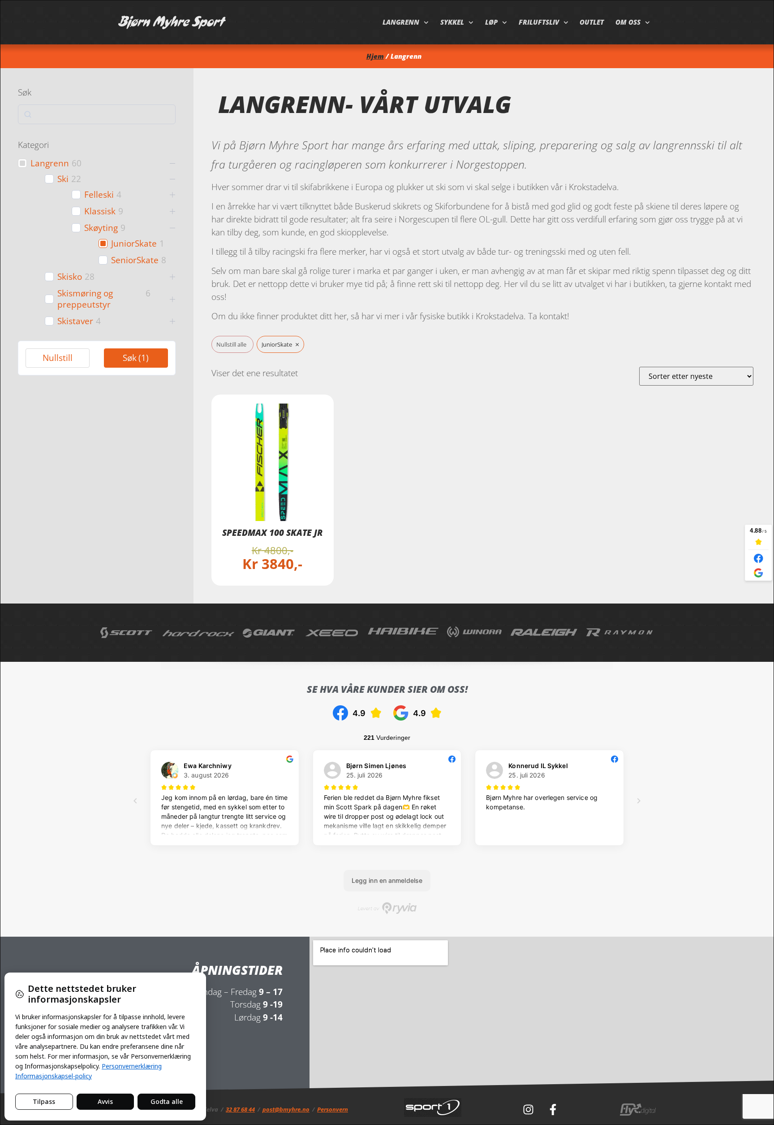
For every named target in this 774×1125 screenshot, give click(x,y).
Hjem (375, 56)
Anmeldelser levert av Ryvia (387, 908)
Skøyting (101, 228)
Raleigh (544, 632)
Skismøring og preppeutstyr (85, 299)
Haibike (403, 632)
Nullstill (58, 358)
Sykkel (452, 22)
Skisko (69, 276)
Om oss (628, 22)
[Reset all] (232, 344)
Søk (136, 358)
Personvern (332, 1109)
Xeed (332, 632)
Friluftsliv (539, 22)
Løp (491, 22)
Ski (63, 179)
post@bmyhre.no (286, 1109)
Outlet (592, 22)
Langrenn (401, 22)
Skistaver (75, 321)
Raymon (620, 632)
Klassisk (100, 211)
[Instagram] (528, 1109)
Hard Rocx (198, 632)
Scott (127, 632)
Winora (474, 632)
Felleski (99, 194)
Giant (270, 632)
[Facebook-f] (553, 1109)
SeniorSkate (135, 260)
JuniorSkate (134, 243)
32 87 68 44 (240, 1109)
